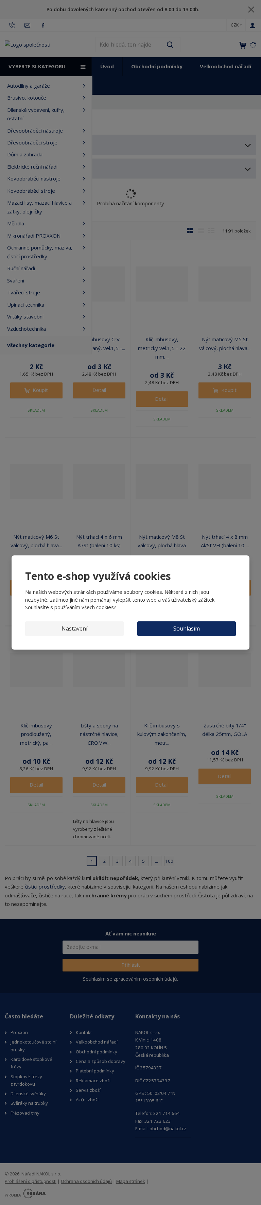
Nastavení (74, 628)
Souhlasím (186, 628)
